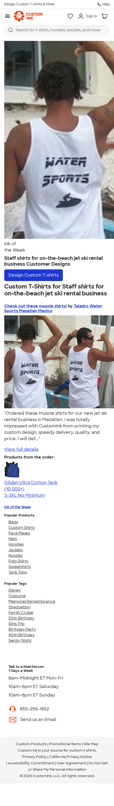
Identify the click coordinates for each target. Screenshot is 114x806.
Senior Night (20, 640)
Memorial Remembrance (31, 601)
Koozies (15, 555)
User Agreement (71, 763)
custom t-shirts (82, 750)
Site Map (91, 744)
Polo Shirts (18, 561)
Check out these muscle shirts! (35, 306)
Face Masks (19, 533)
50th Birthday (21, 618)
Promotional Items (65, 744)
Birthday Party (22, 629)
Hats (12, 538)
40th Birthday (21, 635)
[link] (28, 16)
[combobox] (57, 30)
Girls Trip (16, 623)
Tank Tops (17, 572)
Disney (14, 590)
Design (33, 275)
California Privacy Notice (70, 756)
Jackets (15, 550)
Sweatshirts (19, 566)
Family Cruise (20, 612)
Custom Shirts (21, 527)
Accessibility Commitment (31, 763)
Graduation (19, 607)
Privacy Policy (34, 756)
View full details (21, 449)
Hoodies (16, 544)
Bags (13, 522)
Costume (17, 595)
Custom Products (31, 744)
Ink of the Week (17, 507)
